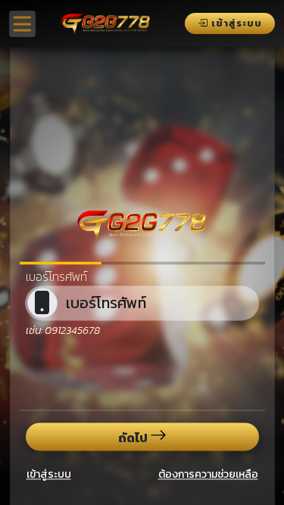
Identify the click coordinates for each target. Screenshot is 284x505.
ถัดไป (134, 437)
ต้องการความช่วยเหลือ (208, 474)
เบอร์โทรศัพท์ (56, 276)
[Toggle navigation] (22, 24)
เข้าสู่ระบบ (49, 474)
